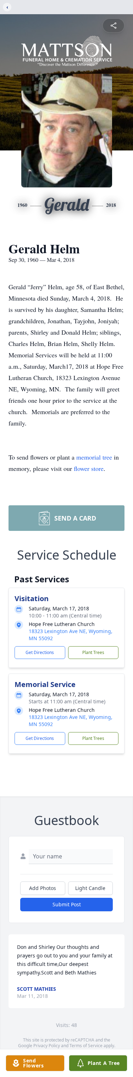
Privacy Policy (46, 1046)
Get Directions (40, 652)
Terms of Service (86, 1046)
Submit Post (66, 904)
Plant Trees (93, 652)
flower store (89, 468)
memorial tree (94, 457)
